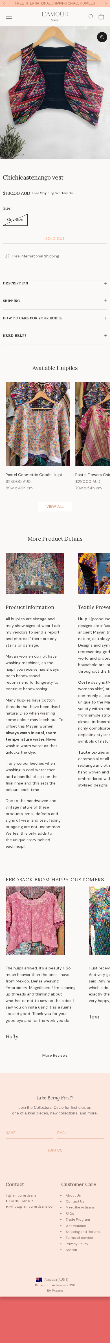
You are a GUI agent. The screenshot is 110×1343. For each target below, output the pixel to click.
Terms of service (79, 1237)
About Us (73, 1195)
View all (55, 506)
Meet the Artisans (80, 1207)
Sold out (55, 238)
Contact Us (75, 1201)
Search (71, 1250)
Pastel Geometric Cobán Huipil (34, 474)
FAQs (70, 1213)
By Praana (55, 1290)
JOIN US (55, 1150)
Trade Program (78, 1219)
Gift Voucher (76, 1225)
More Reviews (55, 1055)
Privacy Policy (77, 1244)
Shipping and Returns (83, 1231)
